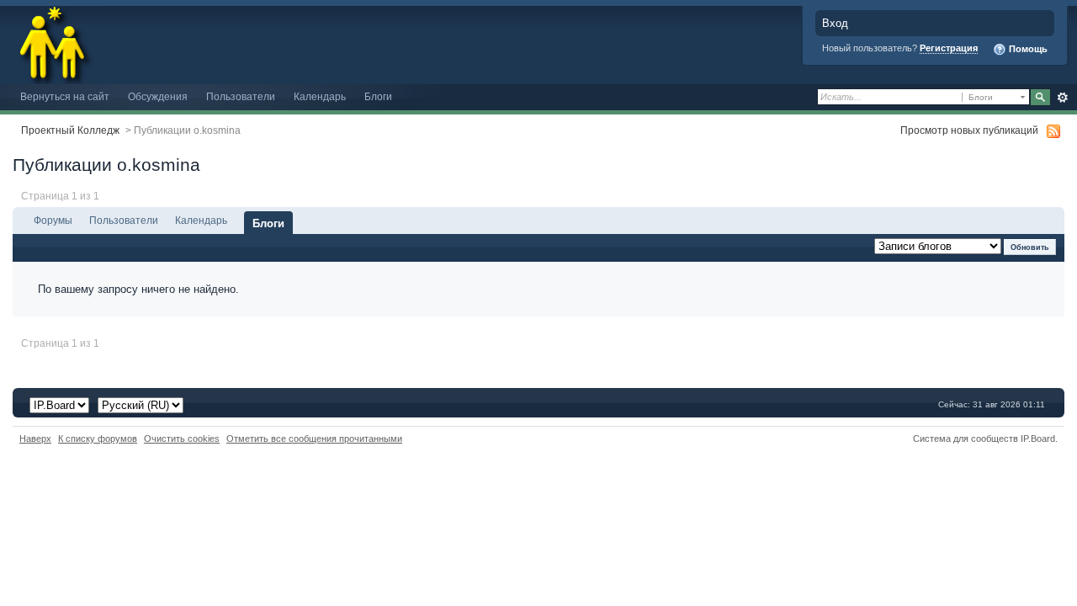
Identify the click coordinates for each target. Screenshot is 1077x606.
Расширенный (1062, 97)
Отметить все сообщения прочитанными (314, 438)
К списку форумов (97, 438)
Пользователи (240, 96)
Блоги (378, 96)
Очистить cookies (182, 438)
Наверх (35, 438)
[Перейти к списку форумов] (53, 41)
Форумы (53, 220)
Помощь (1027, 49)
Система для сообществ (965, 438)
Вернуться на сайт (64, 96)
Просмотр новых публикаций (969, 130)
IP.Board (1038, 438)
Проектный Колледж (70, 130)
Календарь (320, 96)
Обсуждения (158, 96)
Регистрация (949, 48)
